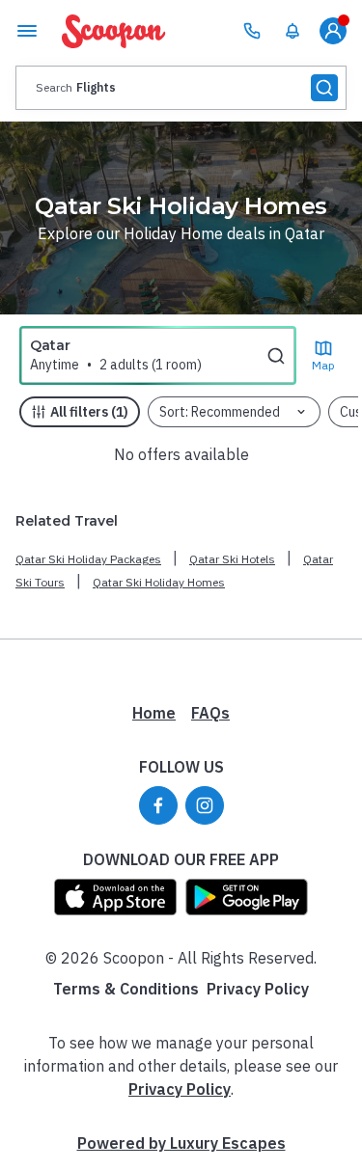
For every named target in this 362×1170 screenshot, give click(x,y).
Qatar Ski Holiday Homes (159, 582)
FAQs (210, 712)
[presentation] (181, 88)
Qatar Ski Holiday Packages (88, 559)
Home (154, 712)
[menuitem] (292, 31)
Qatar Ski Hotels (232, 559)
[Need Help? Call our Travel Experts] (251, 30)
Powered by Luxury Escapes (181, 1143)
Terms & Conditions (126, 988)
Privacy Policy (258, 988)
